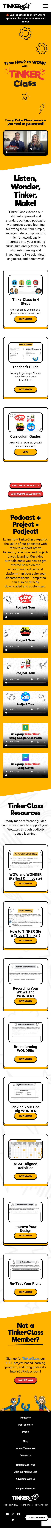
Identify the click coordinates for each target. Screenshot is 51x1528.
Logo (18, 6)
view (25, 452)
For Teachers (25, 1424)
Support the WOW (25, 1488)
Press (25, 1431)
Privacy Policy (41, 1505)
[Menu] (45, 6)
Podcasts (25, 1417)
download (25, 389)
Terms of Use (26, 1505)
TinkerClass (30, 1358)
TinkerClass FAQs (25, 1464)
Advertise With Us (25, 1479)
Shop (25, 1441)
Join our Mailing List (25, 1471)
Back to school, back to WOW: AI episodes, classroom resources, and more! (25, 18)
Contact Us (26, 1455)
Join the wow (36, 1517)
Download (25, 319)
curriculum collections (25, 493)
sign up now (25, 1380)
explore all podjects (25, 485)
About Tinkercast (25, 1448)
